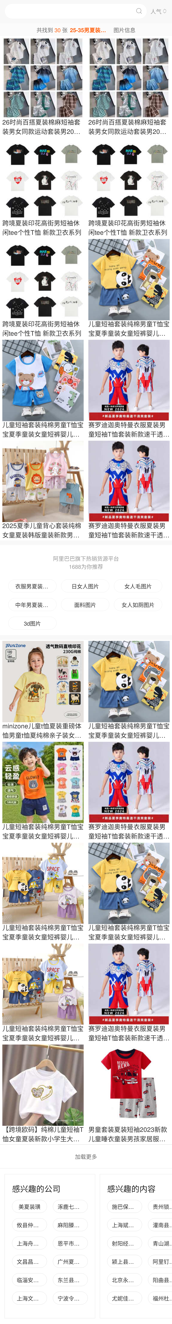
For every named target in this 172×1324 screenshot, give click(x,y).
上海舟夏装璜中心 (39, 1243)
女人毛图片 (138, 586)
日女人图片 (85, 586)
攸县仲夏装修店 (36, 1225)
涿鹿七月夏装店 (77, 1206)
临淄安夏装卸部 (36, 1280)
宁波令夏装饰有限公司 (85, 1298)
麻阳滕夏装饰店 (77, 1225)
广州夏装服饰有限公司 (85, 1261)
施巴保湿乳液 (128, 1206)
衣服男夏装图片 (34, 586)
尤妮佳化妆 (125, 1298)
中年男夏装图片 (34, 605)
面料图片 (85, 605)
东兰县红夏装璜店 (80, 1280)
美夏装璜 (29, 1206)
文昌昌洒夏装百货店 (41, 1261)
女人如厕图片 (138, 605)
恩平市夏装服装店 (80, 1243)
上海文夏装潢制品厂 (41, 1298)
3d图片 (32, 623)
